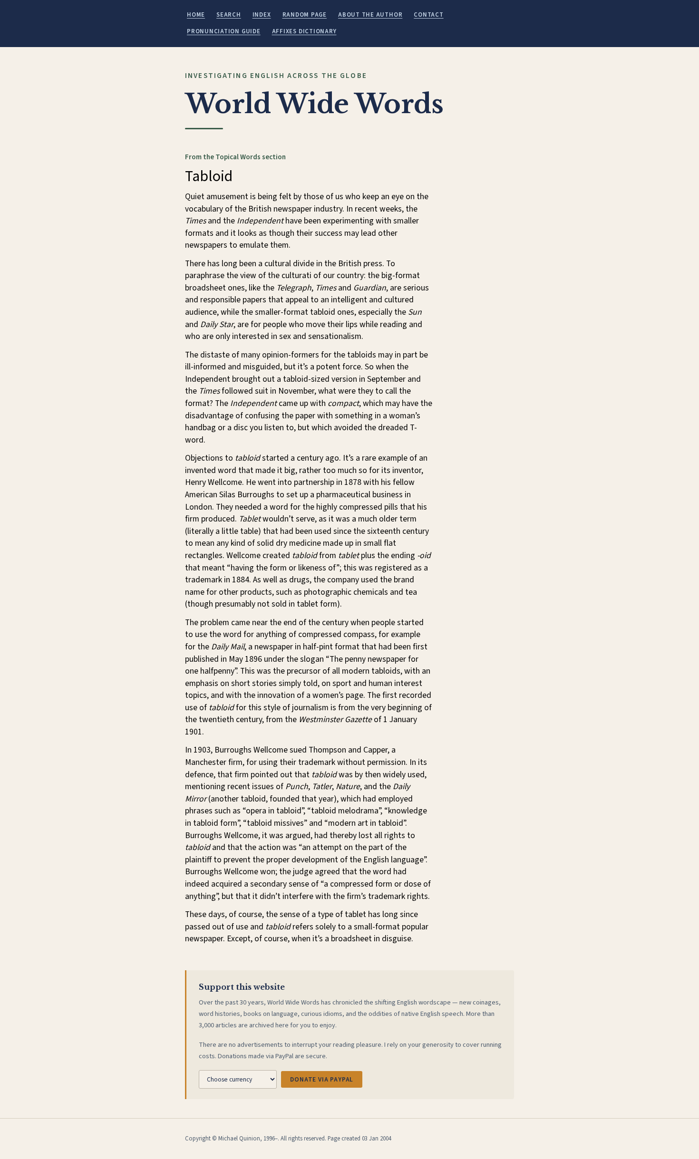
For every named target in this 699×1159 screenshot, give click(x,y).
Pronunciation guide (224, 31)
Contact (428, 14)
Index (261, 14)
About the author (370, 14)
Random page (304, 14)
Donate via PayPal (321, 1079)
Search (228, 14)
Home (196, 14)
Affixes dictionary (304, 31)
